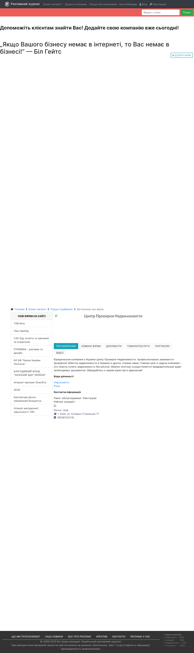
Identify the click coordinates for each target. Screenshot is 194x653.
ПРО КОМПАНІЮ (66, 346)
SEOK (17, 389)
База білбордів (128, 4)
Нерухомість (61, 382)
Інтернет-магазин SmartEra (30, 382)
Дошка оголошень (76, 4)
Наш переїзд (21, 330)
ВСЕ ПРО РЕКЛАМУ (79, 636)
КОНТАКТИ (118, 636)
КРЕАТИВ (101, 636)
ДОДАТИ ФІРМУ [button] (182, 55)
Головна (19, 309)
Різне (57, 386)
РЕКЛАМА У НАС (140, 636)
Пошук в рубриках (61, 309)
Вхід (144, 4)
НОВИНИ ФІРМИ (91, 346)
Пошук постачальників (103, 4)
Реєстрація (159, 4)
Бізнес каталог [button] (52, 4)
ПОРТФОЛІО (162, 346)
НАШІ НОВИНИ (54, 636)
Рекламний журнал (25, 4)
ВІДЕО (60, 352)
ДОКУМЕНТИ (114, 346)
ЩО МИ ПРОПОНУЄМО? (26, 636)
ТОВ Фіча (19, 323)
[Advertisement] (97, 283)
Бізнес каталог (37, 309)
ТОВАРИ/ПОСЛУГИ (138, 346)
